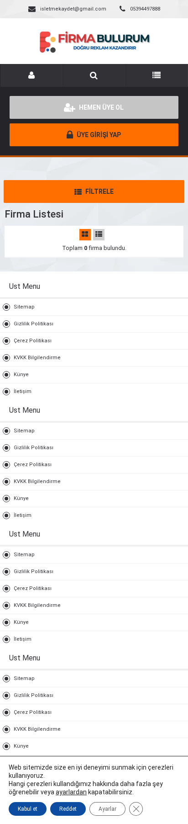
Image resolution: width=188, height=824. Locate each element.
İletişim (22, 391)
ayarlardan (71, 792)
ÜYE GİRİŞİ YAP (98, 134)
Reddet (68, 809)
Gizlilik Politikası (33, 324)
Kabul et (27, 809)
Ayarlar (107, 809)
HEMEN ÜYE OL (101, 107)
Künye (21, 374)
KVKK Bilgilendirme (37, 358)
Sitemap (24, 307)
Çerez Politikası (33, 341)
